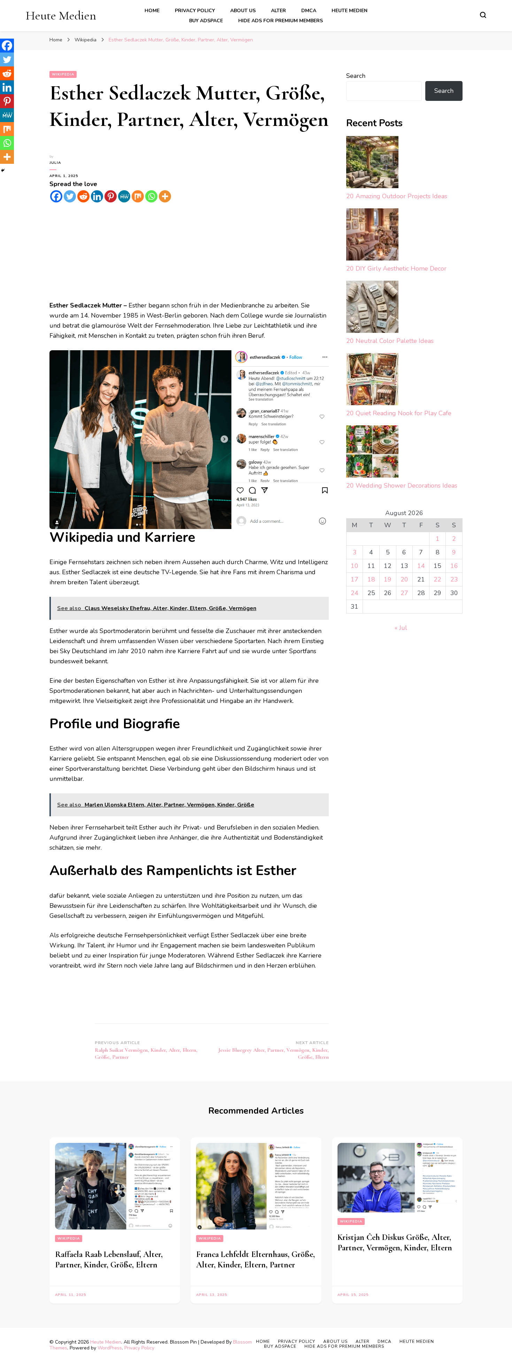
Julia (55, 162)
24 (354, 593)
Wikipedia (63, 74)
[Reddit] (83, 196)
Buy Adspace (206, 20)
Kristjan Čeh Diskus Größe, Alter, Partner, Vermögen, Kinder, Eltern (395, 1242)
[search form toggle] (483, 15)
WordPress (110, 1348)
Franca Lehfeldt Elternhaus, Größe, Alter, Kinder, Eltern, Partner (255, 1259)
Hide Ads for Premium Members (280, 20)
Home (152, 10)
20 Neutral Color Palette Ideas (390, 341)
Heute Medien (61, 15)
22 (437, 579)
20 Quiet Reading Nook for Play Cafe (398, 413)
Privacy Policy (195, 10)
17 (354, 579)
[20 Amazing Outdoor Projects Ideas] (372, 163)
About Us (243, 10)
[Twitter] (70, 196)
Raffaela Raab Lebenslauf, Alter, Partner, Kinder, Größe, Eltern (109, 1259)
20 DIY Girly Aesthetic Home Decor (396, 268)
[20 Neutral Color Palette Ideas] (372, 308)
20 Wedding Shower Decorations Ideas (401, 485)
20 (404, 579)
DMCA (308, 10)
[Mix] (138, 196)
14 (421, 566)
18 (371, 579)
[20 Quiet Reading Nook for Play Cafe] (372, 380)
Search (355, 76)
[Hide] (3, 170)
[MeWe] (124, 196)
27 (404, 593)
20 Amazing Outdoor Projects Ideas (396, 196)
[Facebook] (56, 196)
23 (454, 579)
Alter (278, 10)
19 (387, 579)
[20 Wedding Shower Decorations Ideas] (372, 453)
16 (454, 566)
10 (354, 566)
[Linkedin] (97, 196)
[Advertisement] (189, 252)
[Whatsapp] (151, 196)
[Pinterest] (110, 196)
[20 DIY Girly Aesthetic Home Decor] (372, 236)
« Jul (401, 628)
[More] (165, 196)
